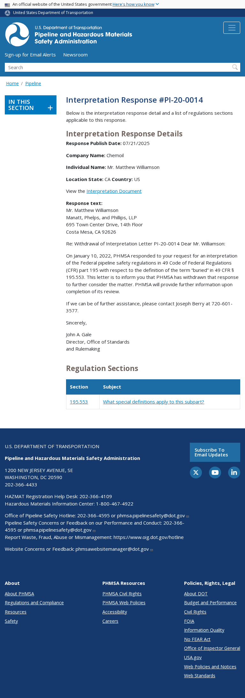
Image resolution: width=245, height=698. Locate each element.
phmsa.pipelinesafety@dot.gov (151, 515)
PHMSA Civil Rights (122, 594)
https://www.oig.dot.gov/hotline (149, 537)
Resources (15, 612)
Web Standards (199, 676)
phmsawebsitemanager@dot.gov (112, 549)
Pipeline (33, 83)
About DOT (196, 594)
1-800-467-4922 (114, 503)
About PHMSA (19, 594)
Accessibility (114, 612)
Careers (110, 621)
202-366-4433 (21, 484)
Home (12, 83)
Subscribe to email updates (211, 452)
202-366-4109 (95, 496)
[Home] (68, 36)
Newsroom (75, 54)
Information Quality (204, 630)
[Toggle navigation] (231, 28)
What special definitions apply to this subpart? (153, 401)
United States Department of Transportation (53, 12)
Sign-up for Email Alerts (30, 54)
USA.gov (193, 657)
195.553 (79, 401)
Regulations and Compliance (34, 603)
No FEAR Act (197, 639)
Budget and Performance (210, 603)
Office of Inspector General (212, 648)
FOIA (189, 621)
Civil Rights (195, 612)
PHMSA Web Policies (123, 603)
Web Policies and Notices (210, 667)
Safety (11, 621)
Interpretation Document (114, 191)
